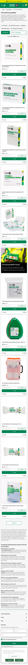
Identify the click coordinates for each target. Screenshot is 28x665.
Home (3, 9)
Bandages (23, 25)
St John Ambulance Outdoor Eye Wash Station (11, 383)
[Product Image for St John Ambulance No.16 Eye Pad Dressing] (14, 451)
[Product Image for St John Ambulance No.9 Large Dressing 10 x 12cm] (14, 410)
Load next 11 (14, 522)
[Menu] (2, 5)
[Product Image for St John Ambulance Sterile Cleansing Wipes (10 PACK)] (14, 220)
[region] (14, 655)
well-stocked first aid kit (7, 550)
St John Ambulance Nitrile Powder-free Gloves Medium (12, 505)
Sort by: (13, 32)
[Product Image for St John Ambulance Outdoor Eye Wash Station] (14, 369)
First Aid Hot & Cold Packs (16, 28)
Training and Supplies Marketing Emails (9, 639)
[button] (24, 77)
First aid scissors (4, 605)
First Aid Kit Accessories (14, 25)
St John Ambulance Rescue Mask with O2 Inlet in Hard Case (13, 342)
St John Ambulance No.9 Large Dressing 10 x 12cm (11, 423)
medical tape (15, 597)
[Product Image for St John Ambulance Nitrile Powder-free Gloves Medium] (14, 492)
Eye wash (3, 591)
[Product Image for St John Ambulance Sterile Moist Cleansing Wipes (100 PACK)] (14, 178)
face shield (9, 577)
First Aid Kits (8, 9)
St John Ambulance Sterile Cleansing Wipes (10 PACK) (12, 234)
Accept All (19, 660)
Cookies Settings (14, 656)
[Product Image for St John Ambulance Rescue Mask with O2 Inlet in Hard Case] (14, 328)
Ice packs (3, 572)
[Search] (23, 5)
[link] (4, 5)
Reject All (9, 660)
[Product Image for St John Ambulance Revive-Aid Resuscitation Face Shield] (14, 287)
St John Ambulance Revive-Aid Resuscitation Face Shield (13, 301)
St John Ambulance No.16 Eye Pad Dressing (10, 464)
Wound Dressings (5, 28)
